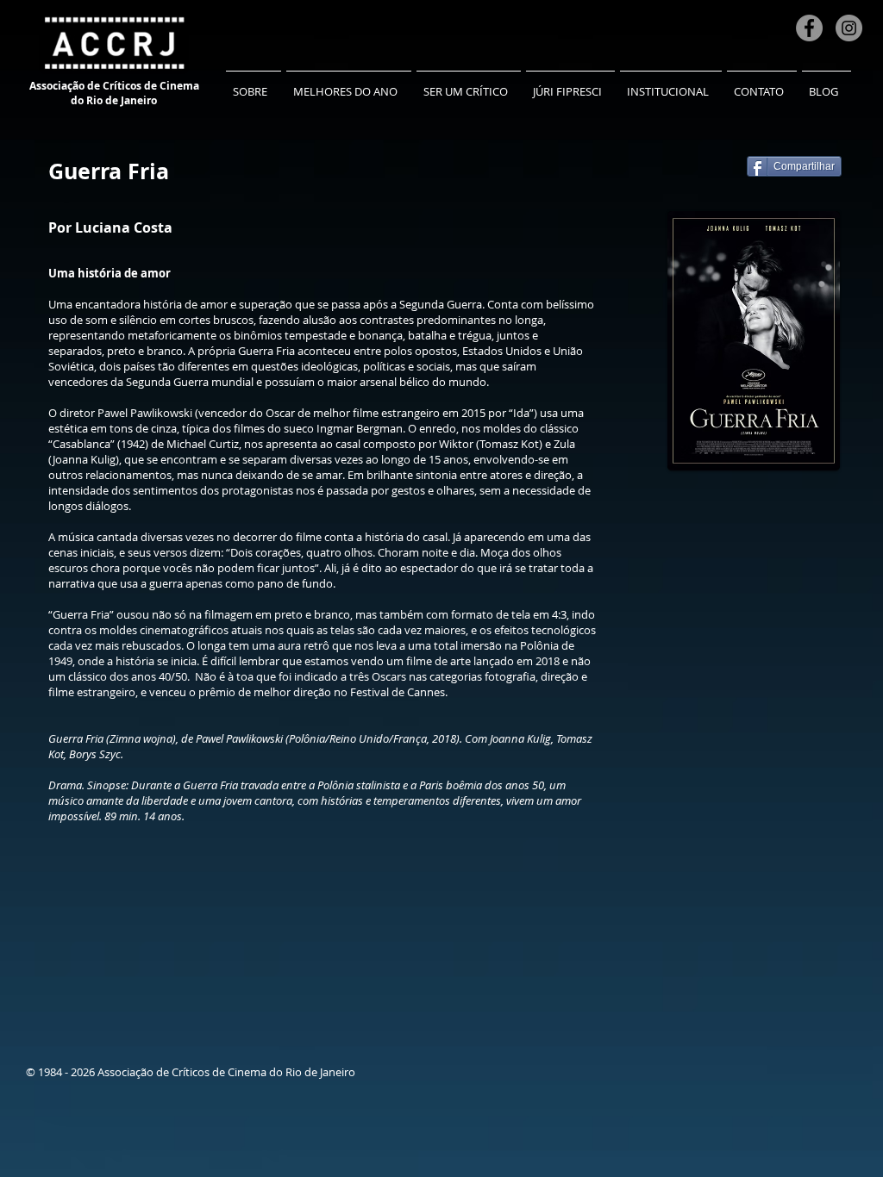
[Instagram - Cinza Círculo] (849, 28)
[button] (253, 84)
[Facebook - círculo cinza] (809, 28)
